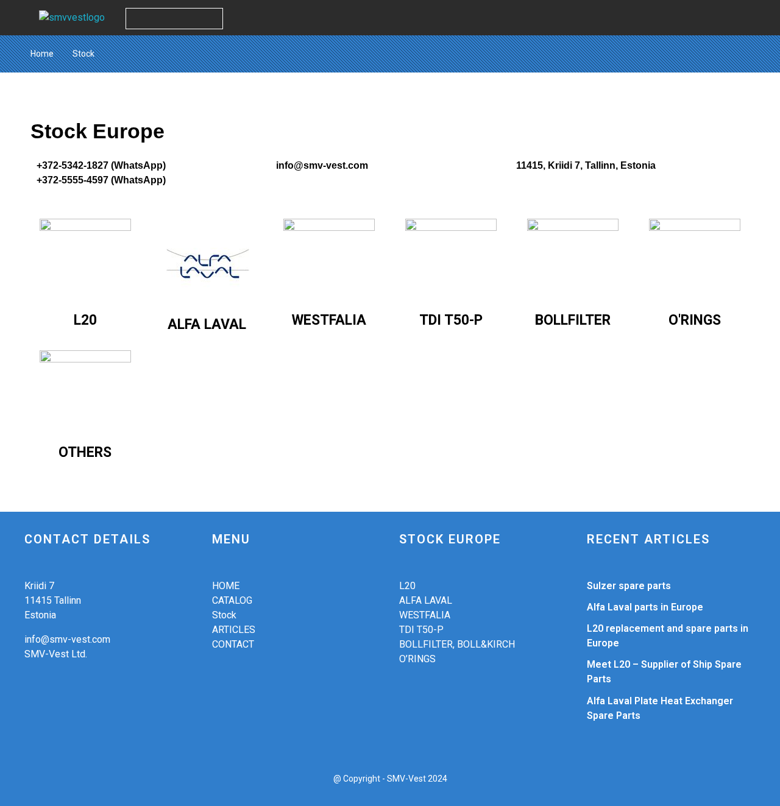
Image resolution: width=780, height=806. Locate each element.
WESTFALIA (329, 320)
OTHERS (85, 452)
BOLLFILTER (573, 320)
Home (42, 53)
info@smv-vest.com (322, 165)
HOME (225, 586)
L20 (85, 320)
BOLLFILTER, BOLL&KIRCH (457, 644)
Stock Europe (97, 131)
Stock (224, 615)
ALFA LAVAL (207, 324)
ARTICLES (233, 629)
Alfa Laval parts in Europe (645, 607)
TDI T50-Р (451, 320)
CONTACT (233, 644)
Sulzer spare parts (629, 586)
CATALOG (232, 600)
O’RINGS (417, 659)
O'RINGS (694, 320)
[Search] (211, 19)
